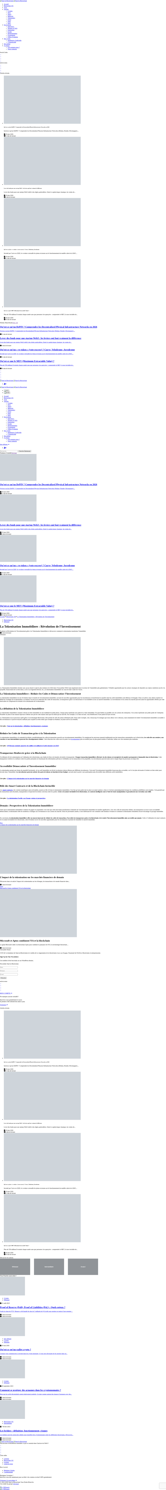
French (7, 1487)
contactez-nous (8, 1464)
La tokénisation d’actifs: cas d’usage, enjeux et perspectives (26, 798)
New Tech (7, 39)
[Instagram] (0, 56)
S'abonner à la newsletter (7, 1480)
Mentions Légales (9, 1470)
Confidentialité (8, 1472)
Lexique (6, 1462)
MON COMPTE (5, 993)
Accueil (6, 4)
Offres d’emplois (13, 37)
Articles (6, 9)
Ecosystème (7, 25)
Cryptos (10, 11)
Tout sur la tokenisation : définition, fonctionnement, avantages (27, 726)
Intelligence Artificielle (14, 40)
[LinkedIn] (0, 61)
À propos (7, 45)
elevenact (16, 1484)
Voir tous (14, 453)
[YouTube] (0, 59)
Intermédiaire (8, 1423)
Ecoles (10, 32)
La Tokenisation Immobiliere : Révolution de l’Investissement (35, 617)
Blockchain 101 (8, 6)
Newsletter (7, 44)
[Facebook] (0, 54)
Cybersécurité (12, 42)
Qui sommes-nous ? (14, 47)
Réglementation (12, 33)
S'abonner (3, 1005)
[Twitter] (0, 57)
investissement (75, 739)
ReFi (9, 23)
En (8, 392)
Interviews (11, 26)
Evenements (11, 35)
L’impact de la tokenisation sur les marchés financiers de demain (28, 778)
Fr (7, 390)
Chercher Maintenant (24, 451)
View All (15, 323)
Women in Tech (12, 28)
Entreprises (11, 30)
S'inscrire (3, 978)
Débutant (6, 622)
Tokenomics (11, 18)
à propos (6, 1458)
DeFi (9, 21)
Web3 (9, 14)
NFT (9, 13)
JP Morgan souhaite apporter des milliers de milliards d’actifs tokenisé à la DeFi (33, 746)
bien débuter (4, 444)
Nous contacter (12, 49)
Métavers (10, 16)
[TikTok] (0, 379)
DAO (9, 19)
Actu (5, 7)
